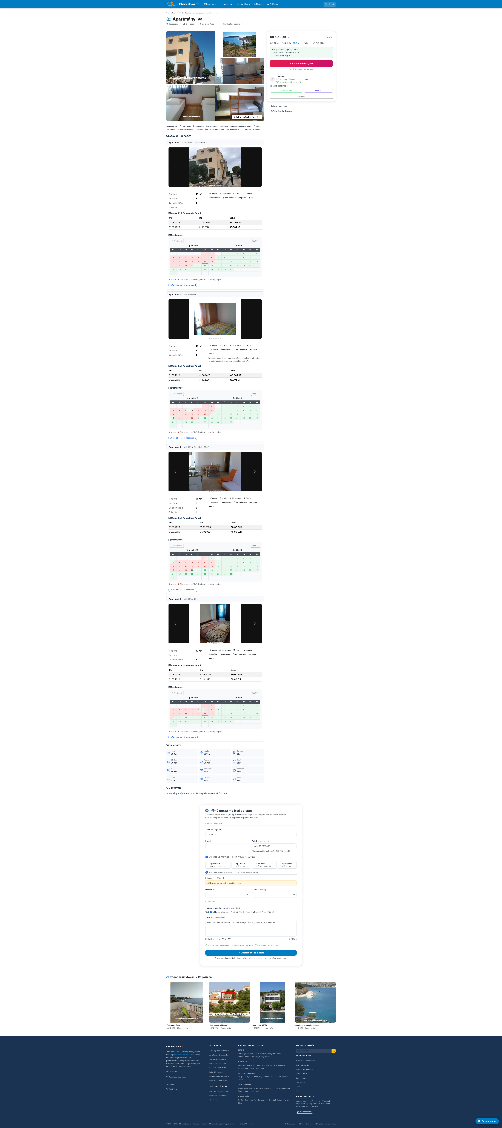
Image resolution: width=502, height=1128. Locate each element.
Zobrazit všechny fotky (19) (248, 117)
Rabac (240, 1057)
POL (269, 912)
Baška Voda (243, 1088)
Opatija (241, 1068)
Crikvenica (247, 1065)
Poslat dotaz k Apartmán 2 (184, 438)
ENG (215, 912)
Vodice (285, 1077)
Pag (260, 1077)
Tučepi (252, 1091)
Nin (247, 1077)
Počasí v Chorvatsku (217, 1068)
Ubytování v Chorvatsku (183, 1054)
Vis (257, 1091)
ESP (238, 912)
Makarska (268, 1088)
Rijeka (252, 1068)
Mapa (302, 97)
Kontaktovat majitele (302, 63)
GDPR (301, 1124)
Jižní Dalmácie (245, 1085)
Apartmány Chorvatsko (218, 1055)
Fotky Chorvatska (216, 1072)
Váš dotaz (215, 917)
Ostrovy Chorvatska (217, 1059)
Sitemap (309, 1124)
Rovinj (247, 1057)
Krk (254, 1065)
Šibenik (266, 1077)
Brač (251, 1088)
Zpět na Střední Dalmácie (281, 111)
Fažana (250, 1054)
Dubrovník (243, 1096)
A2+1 (295, 43)
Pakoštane (253, 1077)
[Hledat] (334, 1051)
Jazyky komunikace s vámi (222, 908)
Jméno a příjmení (214, 829)
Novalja (269, 1065)
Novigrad (271, 1054)
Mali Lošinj (261, 1065)
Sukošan (274, 1077)
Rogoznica (199, 13)
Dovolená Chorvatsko (218, 1096)
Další (254, 241)
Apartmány (228, 4)
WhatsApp (287, 90)
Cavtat (240, 1100)
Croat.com (213, 1100)
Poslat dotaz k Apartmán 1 (184, 285)
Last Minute (244, 4)
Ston (240, 1103)
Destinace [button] (211, 4)
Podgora (282, 1088)
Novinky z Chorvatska (218, 1080)
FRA (245, 912)
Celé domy (274, 4)
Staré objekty (174, 1089)
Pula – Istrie (300, 1082)
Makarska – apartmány (305, 1069)
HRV (261, 912)
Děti (259, 890)
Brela (256, 1088)
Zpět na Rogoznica (279, 106)
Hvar (261, 1088)
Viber (319, 90)
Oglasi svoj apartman (177, 1077)
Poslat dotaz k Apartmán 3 (184, 590)
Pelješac (278, 1100)
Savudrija (254, 1057)
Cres (240, 1065)
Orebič (271, 1100)
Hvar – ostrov (301, 1074)
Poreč (278, 1054)
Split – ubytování (302, 1065)
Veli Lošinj (260, 1068)
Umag (261, 1057)
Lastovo (264, 1100)
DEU (223, 912)
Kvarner (242, 1062)
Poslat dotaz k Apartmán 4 (184, 737)
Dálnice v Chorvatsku (218, 1063)
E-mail (209, 841)
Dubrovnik (249, 1100)
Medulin (263, 1054)
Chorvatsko (171, 13)
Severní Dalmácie (247, 1073)
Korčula (257, 1100)
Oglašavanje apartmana (326, 1124)
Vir (280, 1077)
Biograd (241, 1077)
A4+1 (285, 43)
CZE (207, 912)
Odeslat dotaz (488, 1121)
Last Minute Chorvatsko (219, 1076)
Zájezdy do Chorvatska (219, 1051)
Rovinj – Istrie (301, 1078)
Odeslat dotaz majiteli (252, 952)
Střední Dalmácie (185, 13)
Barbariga (242, 1054)
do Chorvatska (175, 1071)
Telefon (261, 841)
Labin (257, 1054)
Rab (246, 1068)
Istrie (241, 1050)
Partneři (172, 1085)
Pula (284, 1054)
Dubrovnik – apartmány (305, 1061)
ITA (231, 912)
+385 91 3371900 (280, 86)
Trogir (246, 1091)
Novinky (260, 4)
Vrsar (267, 1057)
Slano (286, 1100)
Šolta (240, 1091)
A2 (299, 43)
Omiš (276, 1088)
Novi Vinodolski (280, 1065)
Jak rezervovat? (305, 1112)
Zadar (240, 1080)
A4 (290, 43)
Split (289, 1088)
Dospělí (209, 890)
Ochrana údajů (290, 1124)
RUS (253, 912)
